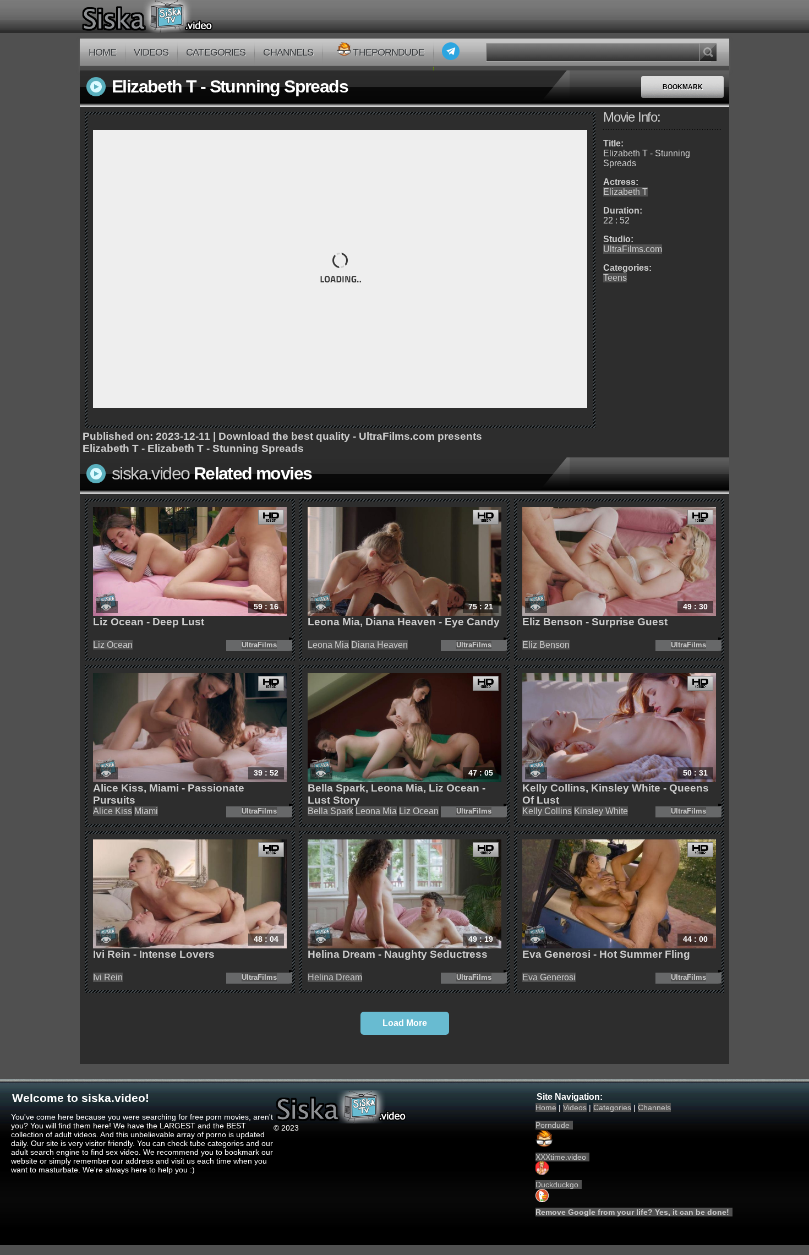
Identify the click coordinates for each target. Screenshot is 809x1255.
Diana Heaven (379, 645)
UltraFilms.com (632, 249)
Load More (404, 1023)
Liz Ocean (113, 645)
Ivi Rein (108, 977)
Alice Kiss (112, 811)
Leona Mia (328, 645)
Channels (288, 52)
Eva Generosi (549, 977)
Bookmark (683, 87)
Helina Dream (335, 977)
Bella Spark (330, 811)
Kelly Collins (547, 811)
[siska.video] (188, 16)
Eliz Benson (546, 645)
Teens (615, 277)
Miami (146, 811)
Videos (151, 52)
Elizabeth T (625, 192)
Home (102, 52)
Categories (215, 52)
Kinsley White (601, 811)
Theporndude (388, 52)
